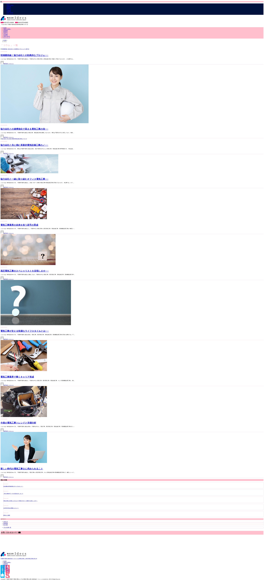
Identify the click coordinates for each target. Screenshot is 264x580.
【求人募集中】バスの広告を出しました (13, 493)
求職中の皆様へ (10, 5)
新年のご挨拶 (6, 515)
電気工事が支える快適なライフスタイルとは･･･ (25, 331)
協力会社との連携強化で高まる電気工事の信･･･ (24, 129)
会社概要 (8, 11)
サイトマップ (9, 14)
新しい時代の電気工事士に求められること (22, 468)
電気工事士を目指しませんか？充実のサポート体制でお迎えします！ (20, 500)
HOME (8, 4)
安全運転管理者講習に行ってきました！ (13, 486)
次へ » (6, 530)
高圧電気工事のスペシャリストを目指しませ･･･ (25, 271)
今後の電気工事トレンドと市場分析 (18, 422)
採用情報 (8, 6)
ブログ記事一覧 (7, 527)
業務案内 (8, 8)
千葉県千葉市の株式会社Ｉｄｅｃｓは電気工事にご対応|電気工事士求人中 (19, 558)
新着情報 (5, 523)
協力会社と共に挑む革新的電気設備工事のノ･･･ (24, 145)
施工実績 (5, 524)
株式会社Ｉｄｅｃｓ (9, 63)
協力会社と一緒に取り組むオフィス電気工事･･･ (24, 179)
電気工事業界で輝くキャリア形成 (17, 377)
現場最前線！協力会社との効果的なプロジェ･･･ (24, 55)
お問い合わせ (9, 12)
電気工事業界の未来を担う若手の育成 (19, 225)
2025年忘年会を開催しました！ (11, 508)
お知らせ (8, 9)
